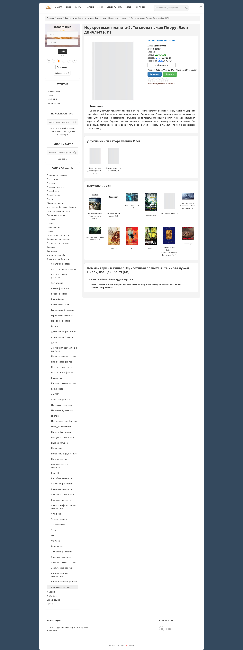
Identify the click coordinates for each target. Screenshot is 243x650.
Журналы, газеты (55, 203)
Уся (52, 535)
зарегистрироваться (101, 287)
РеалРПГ (55, 473)
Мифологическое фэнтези (64, 421)
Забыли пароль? (62, 73)
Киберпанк (56, 378)
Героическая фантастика (63, 310)
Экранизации (53, 103)
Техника (51, 247)
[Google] (69, 61)
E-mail (169, 628)
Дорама (54, 342)
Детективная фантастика (63, 331)
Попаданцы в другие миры (64, 453)
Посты (50, 95)
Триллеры (52, 251)
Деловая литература (116, 14)
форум (57, 627)
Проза (50, 231)
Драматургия (53, 195)
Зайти (62, 51)
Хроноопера (57, 546)
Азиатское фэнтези (60, 263)
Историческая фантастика (64, 367)
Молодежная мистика (61, 426)
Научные (51, 219)
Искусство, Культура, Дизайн (61, 207)
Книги (69, 7)
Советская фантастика (62, 494)
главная (50, 627)
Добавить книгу (114, 7)
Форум (128, 7)
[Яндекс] (64, 61)
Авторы (90, 7)
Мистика (55, 415)
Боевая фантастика (60, 288)
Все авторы (62, 134)
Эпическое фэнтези (61, 557)
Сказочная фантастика (62, 483)
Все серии (62, 159)
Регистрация (62, 67)
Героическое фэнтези (62, 315)
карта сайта (75, 627)
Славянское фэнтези (61, 489)
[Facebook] (74, 61)
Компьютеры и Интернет (59, 211)
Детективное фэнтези (62, 337)
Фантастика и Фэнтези (75, 18)
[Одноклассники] (59, 61)
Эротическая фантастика (63, 562)
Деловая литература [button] (85, 14)
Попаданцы (56, 448)
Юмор (50, 603)
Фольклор (52, 596)
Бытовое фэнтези (60, 304)
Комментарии (53, 91)
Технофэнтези (58, 524)
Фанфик (51, 591)
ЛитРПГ (55, 394)
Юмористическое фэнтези (64, 581)
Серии (100, 7)
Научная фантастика (61, 432)
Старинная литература (58, 243)
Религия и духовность (58, 235)
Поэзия (50, 223)
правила (84, 627)
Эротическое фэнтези (62, 568)
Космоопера (57, 388)
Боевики (152, 40)
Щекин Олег (160, 45)
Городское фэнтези (61, 320)
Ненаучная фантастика (62, 437)
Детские (51, 183)
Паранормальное (59, 442)
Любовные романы (56, 215)
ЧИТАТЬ (170, 74)
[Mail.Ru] (54, 61)
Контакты (140, 7)
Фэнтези (55, 540)
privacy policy (52, 630)
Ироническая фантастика (63, 356)
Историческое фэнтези (62, 372)
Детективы (52, 179)
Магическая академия (61, 405)
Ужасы (54, 530)
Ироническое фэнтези (62, 361)
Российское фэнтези (61, 478)
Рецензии (52, 99)
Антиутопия (57, 283)
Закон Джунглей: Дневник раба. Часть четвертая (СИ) (187, 205)
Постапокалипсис (60, 459)
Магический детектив (62, 410)
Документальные (55, 187)
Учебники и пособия (57, 255)
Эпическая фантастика (62, 551)
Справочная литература (59, 239)
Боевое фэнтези (59, 293)
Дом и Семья (53, 191)
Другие (50, 199)
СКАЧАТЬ (155, 74)
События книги (161, 65)
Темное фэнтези (59, 519)
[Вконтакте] (49, 61)
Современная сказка (61, 500)
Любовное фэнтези (60, 399)
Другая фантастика (97, 18)
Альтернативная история (63, 269)
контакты (65, 627)
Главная (58, 7)
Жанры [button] (78, 7)
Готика (54, 326)
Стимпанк (56, 513)
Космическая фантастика (63, 383)
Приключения (53, 227)
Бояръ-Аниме (57, 299)
